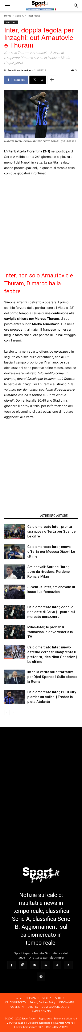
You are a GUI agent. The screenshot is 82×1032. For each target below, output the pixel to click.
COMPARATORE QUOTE (55, 1007)
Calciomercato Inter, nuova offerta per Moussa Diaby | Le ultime (51, 551)
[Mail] (34, 965)
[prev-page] (6, 712)
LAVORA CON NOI (41, 1011)
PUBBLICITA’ (16, 1007)
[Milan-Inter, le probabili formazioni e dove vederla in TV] (14, 632)
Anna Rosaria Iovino (19, 70)
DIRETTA (33, 1007)
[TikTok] (57, 965)
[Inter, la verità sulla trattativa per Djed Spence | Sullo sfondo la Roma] (14, 677)
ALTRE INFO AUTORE (54, 515)
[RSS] (45, 965)
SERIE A (46, 998)
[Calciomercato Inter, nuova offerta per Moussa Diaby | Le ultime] (14, 551)
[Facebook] (11, 965)
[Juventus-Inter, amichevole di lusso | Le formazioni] (14, 592)
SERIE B (59, 998)
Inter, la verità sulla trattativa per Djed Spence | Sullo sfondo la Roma (52, 677)
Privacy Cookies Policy (42, 1002)
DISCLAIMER (66, 1002)
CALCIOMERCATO (15, 1002)
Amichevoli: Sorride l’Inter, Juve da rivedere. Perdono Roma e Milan (48, 571)
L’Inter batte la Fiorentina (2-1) (27, 151)
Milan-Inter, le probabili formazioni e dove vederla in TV (50, 632)
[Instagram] (23, 965)
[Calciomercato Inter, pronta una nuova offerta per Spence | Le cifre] (14, 531)
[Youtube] (41, 977)
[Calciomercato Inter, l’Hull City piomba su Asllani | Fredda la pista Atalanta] (14, 697)
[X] (68, 965)
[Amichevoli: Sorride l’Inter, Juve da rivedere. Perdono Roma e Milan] (14, 571)
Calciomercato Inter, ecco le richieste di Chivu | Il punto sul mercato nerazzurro (51, 612)
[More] (52, 80)
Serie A (19, 15)
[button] (7, 5)
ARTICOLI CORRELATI (21, 515)
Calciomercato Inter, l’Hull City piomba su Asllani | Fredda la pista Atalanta (51, 697)
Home (7, 15)
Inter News (34, 15)
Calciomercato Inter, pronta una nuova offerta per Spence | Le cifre (52, 531)
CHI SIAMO (32, 998)
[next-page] (13, 712)
